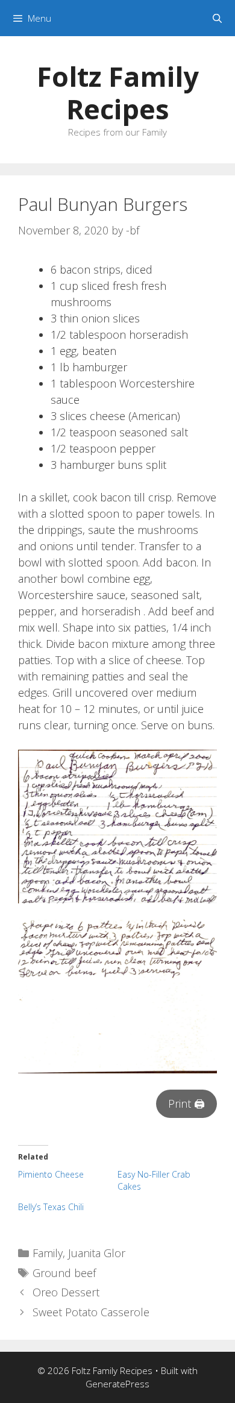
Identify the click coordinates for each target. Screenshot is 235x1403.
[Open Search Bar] (217, 18)
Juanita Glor (96, 1253)
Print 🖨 (186, 1103)
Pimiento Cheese (51, 1174)
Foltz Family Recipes (118, 92)
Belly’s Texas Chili (51, 1207)
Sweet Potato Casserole (91, 1312)
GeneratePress (117, 1384)
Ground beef (64, 1273)
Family (48, 1253)
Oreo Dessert (66, 1292)
